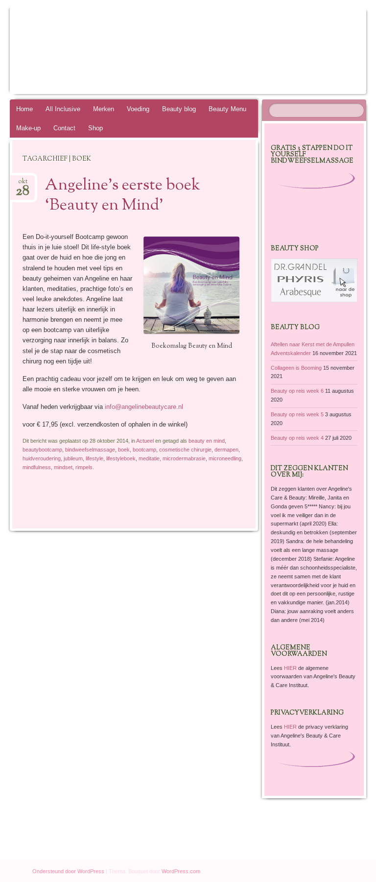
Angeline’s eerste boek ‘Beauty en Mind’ (122, 195)
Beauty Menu (227, 109)
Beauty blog (179, 109)
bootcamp (144, 450)
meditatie (149, 458)
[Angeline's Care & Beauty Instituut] (160, 50)
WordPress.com (181, 871)
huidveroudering (42, 458)
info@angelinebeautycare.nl (144, 406)
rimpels (84, 467)
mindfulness (37, 467)
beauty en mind (206, 441)
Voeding (138, 109)
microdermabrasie (184, 458)
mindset (63, 467)
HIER (291, 668)
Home (24, 109)
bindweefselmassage (90, 450)
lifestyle (94, 458)
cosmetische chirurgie (185, 450)
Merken (103, 109)
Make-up (28, 128)
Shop (95, 128)
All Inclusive (63, 109)
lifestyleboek (121, 458)
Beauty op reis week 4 (297, 438)
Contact (64, 128)
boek (124, 450)
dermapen (226, 450)
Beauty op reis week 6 (297, 391)
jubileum (73, 458)
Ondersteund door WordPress (68, 871)
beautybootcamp (42, 450)
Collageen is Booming (296, 368)
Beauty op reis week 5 (297, 414)
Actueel (145, 441)
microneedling (225, 458)
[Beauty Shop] (314, 300)
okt (22, 184)
